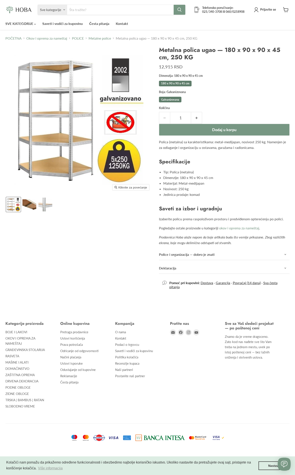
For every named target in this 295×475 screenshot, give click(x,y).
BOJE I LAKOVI (16, 332)
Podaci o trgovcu (127, 344)
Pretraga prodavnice (74, 332)
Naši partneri (124, 370)
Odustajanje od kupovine (78, 370)
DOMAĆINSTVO (17, 368)
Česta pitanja (99, 23)
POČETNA (13, 38)
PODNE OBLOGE (18, 387)
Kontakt (122, 23)
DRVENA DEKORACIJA (21, 381)
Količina (164, 108)
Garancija (223, 283)
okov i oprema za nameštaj (239, 228)
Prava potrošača (71, 344)
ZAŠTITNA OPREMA (20, 375)
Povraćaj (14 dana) (247, 283)
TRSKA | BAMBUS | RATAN (24, 400)
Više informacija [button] (50, 468)
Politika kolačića (126, 357)
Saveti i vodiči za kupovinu (62, 23)
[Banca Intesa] (160, 438)
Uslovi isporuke (71, 363)
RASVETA (12, 356)
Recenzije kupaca (127, 363)
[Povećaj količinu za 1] (196, 118)
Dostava (207, 283)
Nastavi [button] (273, 465)
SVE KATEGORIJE (19, 23)
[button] (266, 9)
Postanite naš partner (130, 376)
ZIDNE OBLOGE (17, 394)
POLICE (78, 38)
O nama (120, 332)
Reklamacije (68, 376)
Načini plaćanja (70, 357)
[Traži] (179, 10)
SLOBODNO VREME (20, 406)
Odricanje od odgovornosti (79, 351)
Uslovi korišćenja (72, 338)
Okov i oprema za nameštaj (46, 38)
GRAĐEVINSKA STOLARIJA (25, 350)
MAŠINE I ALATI (17, 362)
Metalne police (100, 38)
